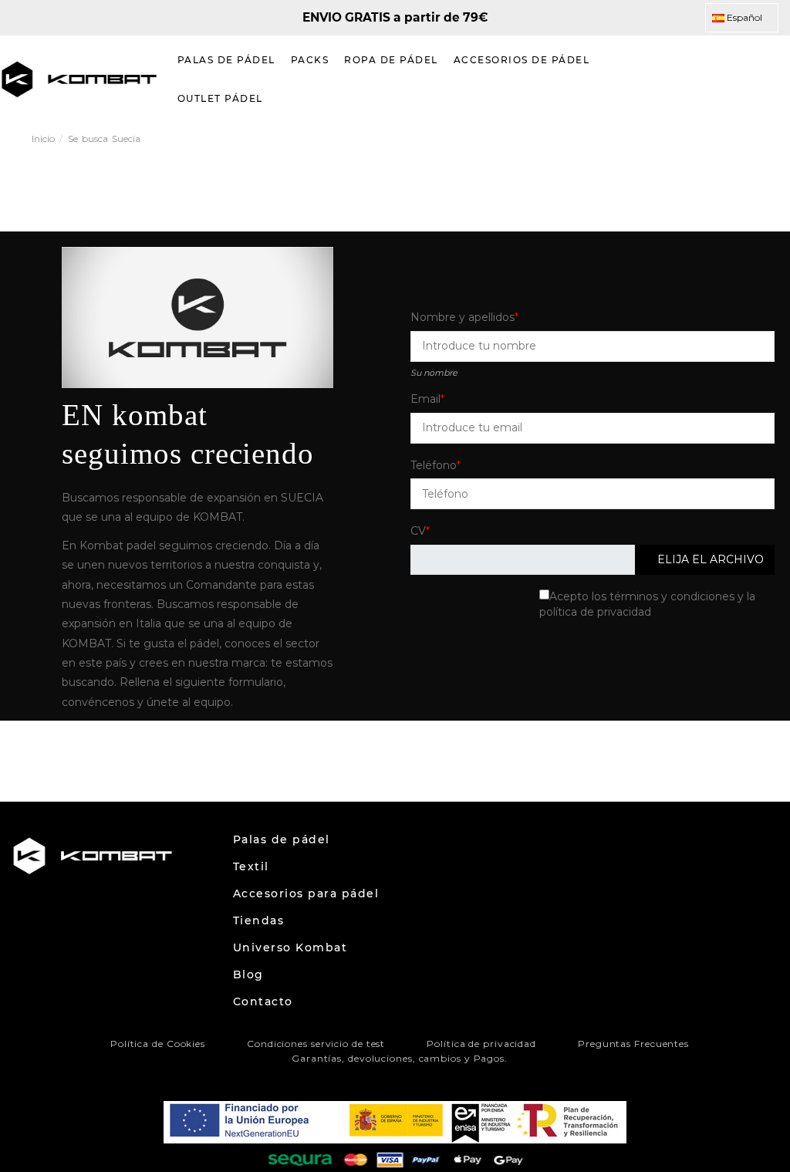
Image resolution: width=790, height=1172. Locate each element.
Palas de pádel (281, 839)
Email (425, 399)
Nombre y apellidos (462, 317)
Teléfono (433, 465)
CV (418, 531)
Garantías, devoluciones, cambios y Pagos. (400, 1058)
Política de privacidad (481, 1043)
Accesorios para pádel (306, 893)
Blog (248, 974)
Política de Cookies (157, 1043)
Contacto (263, 1001)
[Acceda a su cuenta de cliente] (739, 79)
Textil (251, 866)
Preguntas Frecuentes (633, 1043)
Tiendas (259, 920)
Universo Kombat (290, 947)
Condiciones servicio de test (316, 1043)
